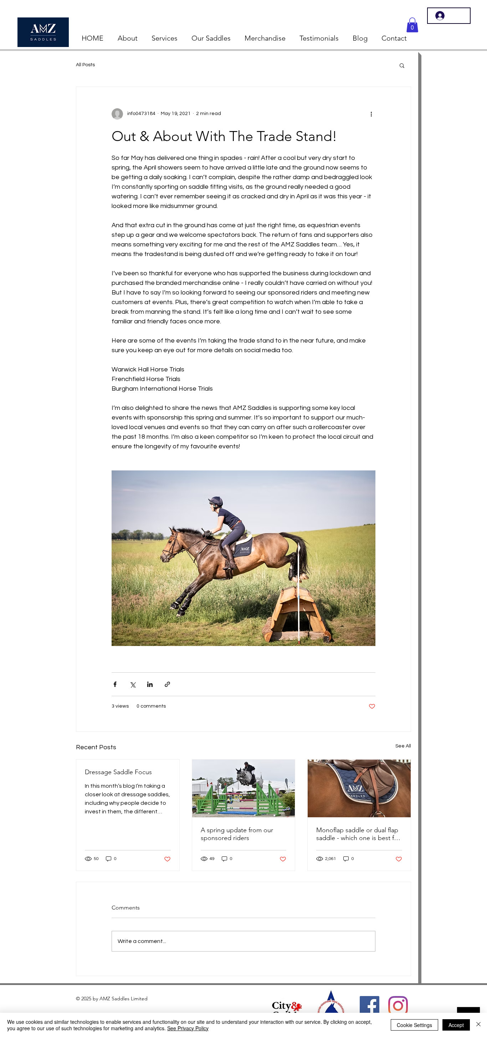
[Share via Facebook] (115, 684)
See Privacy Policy (188, 1028)
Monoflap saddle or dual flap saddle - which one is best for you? (358, 834)
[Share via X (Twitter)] (132, 684)
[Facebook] (369, 1006)
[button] (412, 24)
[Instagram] (398, 1006)
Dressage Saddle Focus (118, 772)
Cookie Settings (414, 1024)
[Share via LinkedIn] (150, 684)
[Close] (478, 1024)
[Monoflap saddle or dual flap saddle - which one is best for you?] (359, 788)
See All (403, 746)
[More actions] (371, 114)
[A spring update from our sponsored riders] (243, 788)
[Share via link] (167, 684)
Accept (456, 1024)
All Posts (85, 64)
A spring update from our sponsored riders (237, 834)
